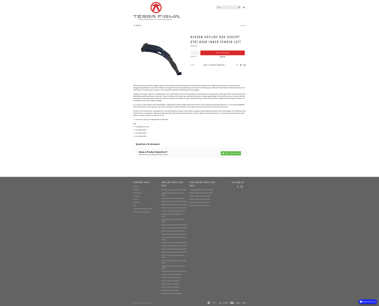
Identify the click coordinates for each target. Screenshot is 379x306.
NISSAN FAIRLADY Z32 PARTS (171, 293)
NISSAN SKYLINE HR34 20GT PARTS (173, 249)
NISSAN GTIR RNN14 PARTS (171, 278)
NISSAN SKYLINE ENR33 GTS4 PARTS (174, 225)
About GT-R (137, 193)
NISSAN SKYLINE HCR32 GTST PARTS (174, 201)
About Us (136, 190)
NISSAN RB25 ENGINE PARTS (200, 196)
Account (243, 25)
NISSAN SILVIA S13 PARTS (170, 284)
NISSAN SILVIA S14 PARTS (170, 287)
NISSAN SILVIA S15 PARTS (170, 290)
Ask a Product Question (214, 65)
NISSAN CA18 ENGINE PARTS (200, 206)
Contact (136, 199)
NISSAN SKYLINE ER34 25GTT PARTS (174, 246)
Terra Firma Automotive (144, 303)
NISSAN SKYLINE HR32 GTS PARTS (173, 211)
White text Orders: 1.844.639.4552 (234, 14)
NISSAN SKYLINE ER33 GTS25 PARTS (174, 228)
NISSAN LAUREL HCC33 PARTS (172, 274)
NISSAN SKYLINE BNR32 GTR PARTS (174, 190)
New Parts (136, 202)
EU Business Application (142, 212)
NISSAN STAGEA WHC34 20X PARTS (173, 271)
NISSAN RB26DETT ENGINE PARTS (201, 190)
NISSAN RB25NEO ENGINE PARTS (201, 193)
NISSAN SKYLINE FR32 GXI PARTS (173, 198)
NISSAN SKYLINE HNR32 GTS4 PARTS (174, 205)
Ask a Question (231, 153)
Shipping (136, 196)
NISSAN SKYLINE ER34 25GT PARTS (173, 243)
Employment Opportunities (143, 209)
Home (135, 186)
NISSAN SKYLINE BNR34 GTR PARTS (174, 234)
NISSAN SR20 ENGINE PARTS (200, 202)
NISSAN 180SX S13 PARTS (170, 281)
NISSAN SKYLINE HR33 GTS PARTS (173, 231)
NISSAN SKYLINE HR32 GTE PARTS (173, 208)
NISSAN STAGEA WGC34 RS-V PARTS (174, 252)
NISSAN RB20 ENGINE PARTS (200, 199)
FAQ (134, 205)
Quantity (193, 56)
